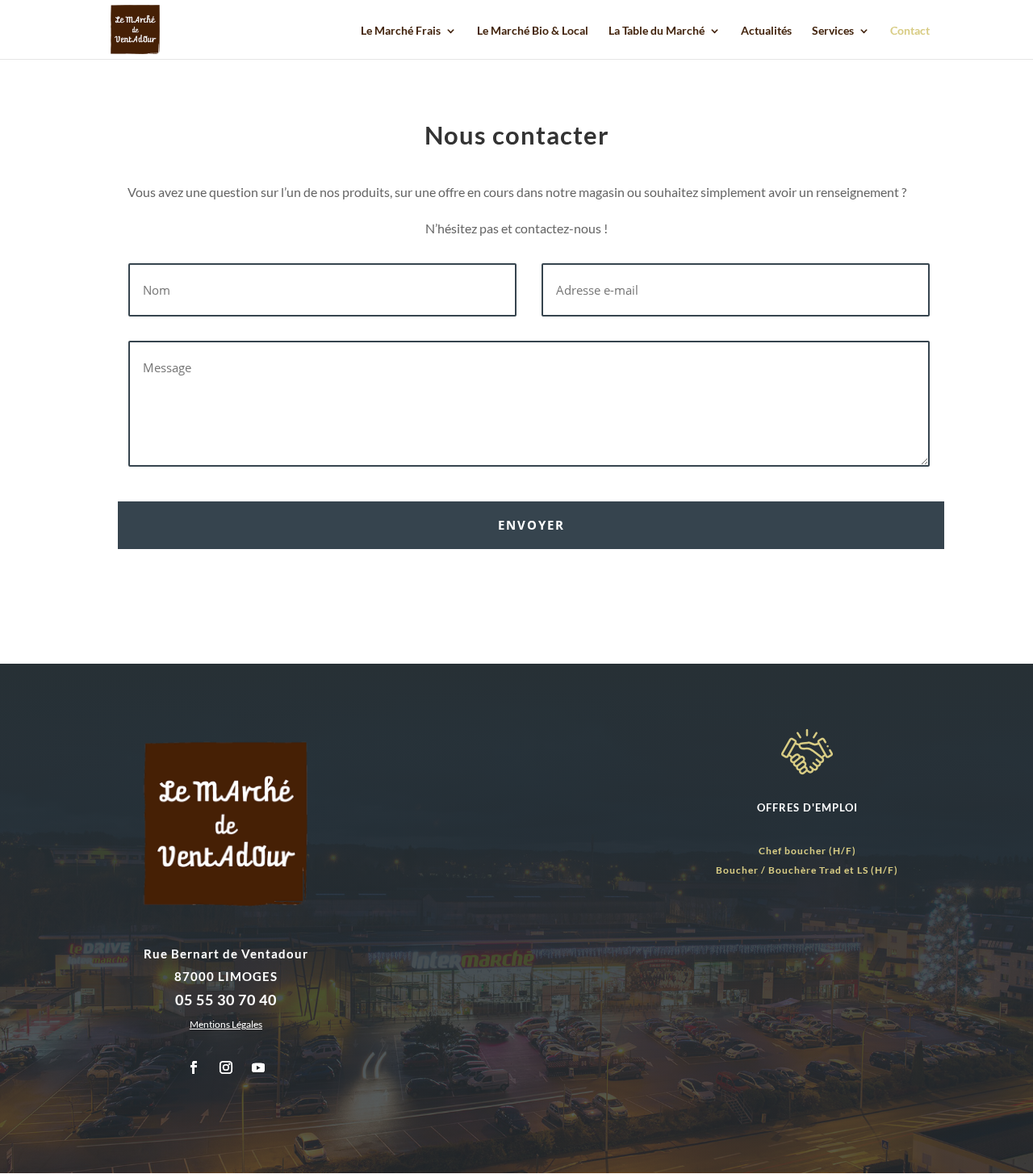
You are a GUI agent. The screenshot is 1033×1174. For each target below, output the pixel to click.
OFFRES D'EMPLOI (807, 807)
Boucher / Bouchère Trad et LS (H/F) (807, 870)
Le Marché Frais (401, 31)
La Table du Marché (657, 31)
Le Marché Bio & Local (532, 31)
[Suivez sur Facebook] (194, 1067)
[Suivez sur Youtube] (258, 1067)
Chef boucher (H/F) (807, 851)
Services (833, 31)
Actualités (766, 31)
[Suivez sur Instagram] (226, 1067)
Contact (910, 31)
